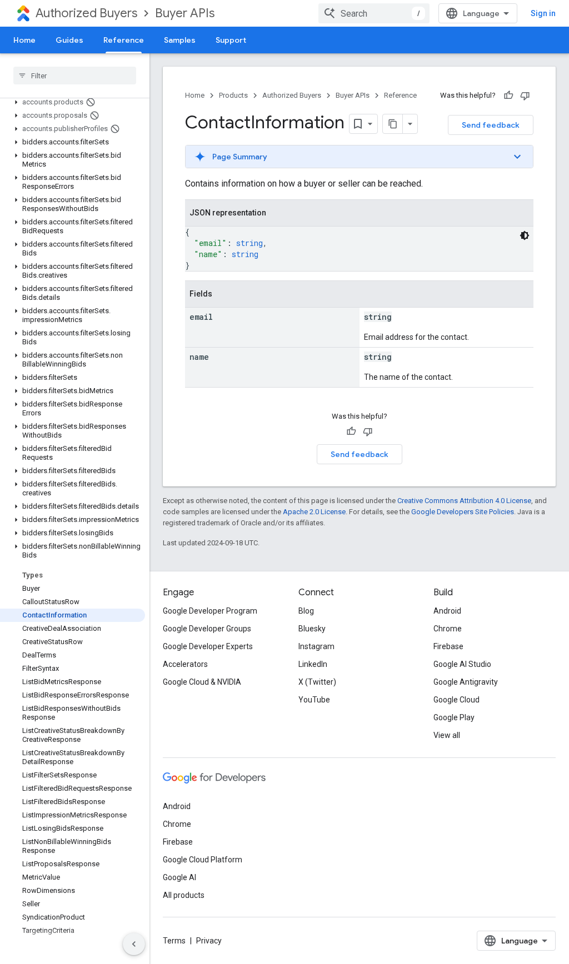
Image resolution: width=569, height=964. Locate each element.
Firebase (448, 646)
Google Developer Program (210, 610)
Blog (306, 610)
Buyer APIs (184, 13)
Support (231, 40)
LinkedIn (312, 664)
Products (233, 95)
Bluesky (312, 628)
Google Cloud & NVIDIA (202, 681)
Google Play (454, 717)
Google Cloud (456, 699)
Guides (69, 40)
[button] (72, 102)
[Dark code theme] (524, 235)
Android (447, 610)
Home (24, 40)
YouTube (314, 699)
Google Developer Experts (208, 646)
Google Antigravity (465, 681)
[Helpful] (508, 95)
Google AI (179, 877)
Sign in (543, 13)
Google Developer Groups (207, 628)
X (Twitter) (317, 681)
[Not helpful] (525, 95)
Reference (123, 40)
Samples (180, 40)
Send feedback (491, 125)
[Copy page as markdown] (393, 123)
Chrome (447, 628)
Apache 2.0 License (314, 512)
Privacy (209, 940)
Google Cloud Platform (202, 859)
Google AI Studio (462, 664)
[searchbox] (74, 75)
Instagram (316, 646)
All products (183, 895)
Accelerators (185, 664)
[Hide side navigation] (134, 944)
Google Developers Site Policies (462, 512)
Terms (174, 940)
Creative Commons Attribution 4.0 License (464, 500)
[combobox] (374, 13)
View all (446, 735)
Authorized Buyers (86, 13)
